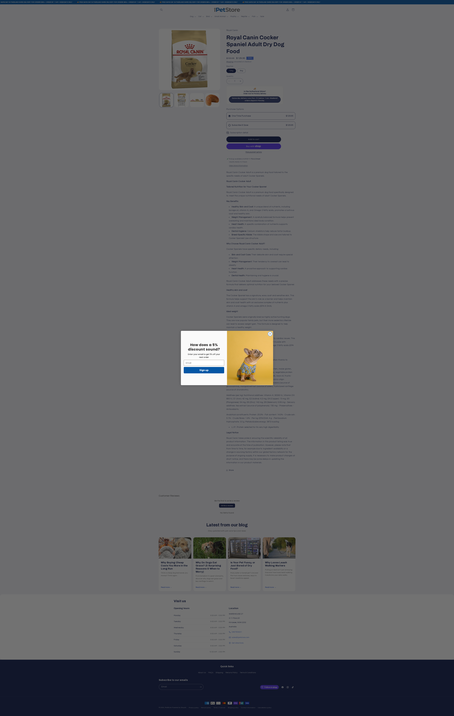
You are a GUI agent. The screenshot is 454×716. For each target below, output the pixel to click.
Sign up (204, 370)
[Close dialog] (270, 334)
